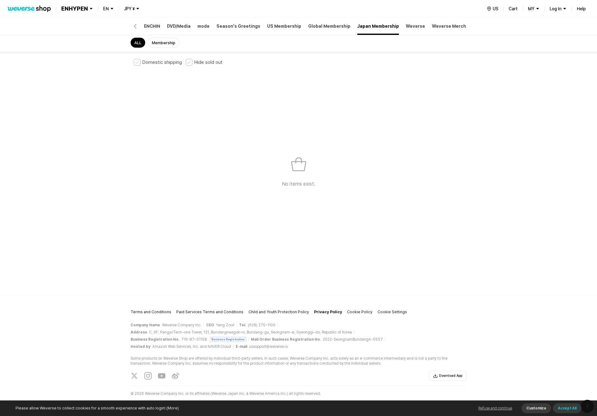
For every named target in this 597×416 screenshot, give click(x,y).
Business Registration (228, 339)
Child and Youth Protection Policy (278, 312)
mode (203, 26)
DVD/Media (179, 26)
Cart (513, 8)
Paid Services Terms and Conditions (209, 312)
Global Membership (329, 26)
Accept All (567, 408)
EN (106, 8)
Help (581, 8)
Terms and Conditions (151, 312)
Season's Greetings (238, 26)
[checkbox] (158, 62)
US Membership (284, 26)
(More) (172, 408)
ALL (137, 42)
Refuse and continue (495, 408)
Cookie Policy (360, 312)
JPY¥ (129, 8)
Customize (536, 408)
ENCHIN (152, 26)
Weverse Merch (449, 26)
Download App (450, 376)
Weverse (415, 26)
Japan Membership (378, 26)
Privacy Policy (328, 312)
